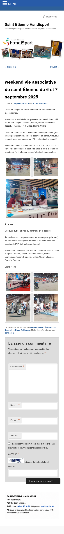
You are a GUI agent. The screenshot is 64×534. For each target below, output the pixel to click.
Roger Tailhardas (40, 103)
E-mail (15, 420)
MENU (12, 4)
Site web (14, 435)
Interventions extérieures (41, 327)
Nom (15, 404)
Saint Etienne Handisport (27, 24)
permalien (9, 332)
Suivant (54, 66)
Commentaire (17, 366)
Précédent (10, 66)
